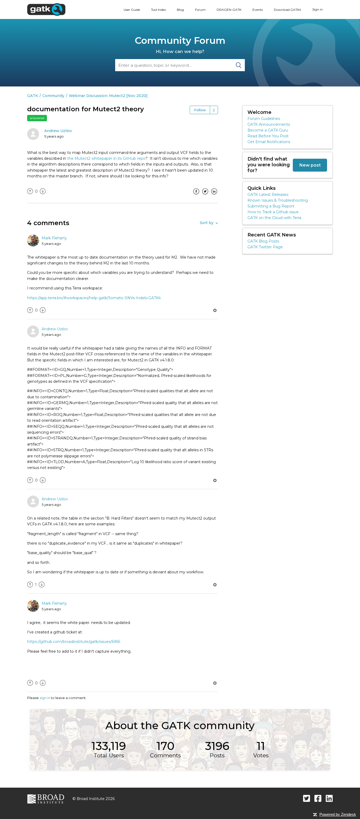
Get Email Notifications (268, 141)
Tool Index (158, 10)
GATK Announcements (268, 124)
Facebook (196, 195)
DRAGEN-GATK (229, 10)
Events (257, 10)
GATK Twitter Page (265, 247)
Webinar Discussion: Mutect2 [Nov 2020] (108, 95)
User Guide (132, 10)
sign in (45, 698)
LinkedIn (214, 195)
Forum (200, 10)
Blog (180, 10)
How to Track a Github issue (273, 212)
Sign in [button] (317, 9)
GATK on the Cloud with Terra (274, 217)
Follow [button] (200, 110)
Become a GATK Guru (267, 130)
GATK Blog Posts (263, 241)
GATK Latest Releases (267, 194)
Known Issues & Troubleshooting (277, 200)
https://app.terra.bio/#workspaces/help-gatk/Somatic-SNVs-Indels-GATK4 (94, 297)
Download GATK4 (287, 10)
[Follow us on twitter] (306, 798)
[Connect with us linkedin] (329, 798)
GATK (32, 95)
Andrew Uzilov (58, 130)
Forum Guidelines (263, 118)
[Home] (46, 9)
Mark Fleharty (54, 238)
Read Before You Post (268, 136)
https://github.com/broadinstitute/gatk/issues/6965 (73, 641)
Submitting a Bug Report (270, 206)
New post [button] (310, 165)
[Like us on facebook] (318, 798)
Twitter (205, 195)
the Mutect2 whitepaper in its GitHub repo (106, 158)
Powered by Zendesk (337, 814)
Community (53, 95)
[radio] (30, 191)
